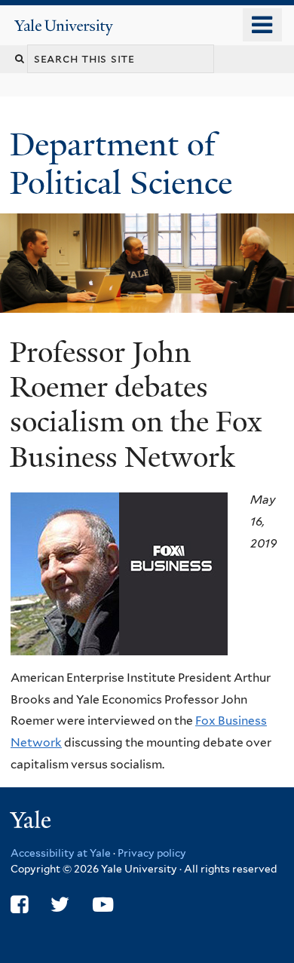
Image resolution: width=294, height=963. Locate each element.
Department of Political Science (125, 163)
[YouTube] (103, 904)
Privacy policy (152, 853)
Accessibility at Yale (61, 853)
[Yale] (32, 822)
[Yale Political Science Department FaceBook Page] (19, 904)
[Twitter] (60, 904)
